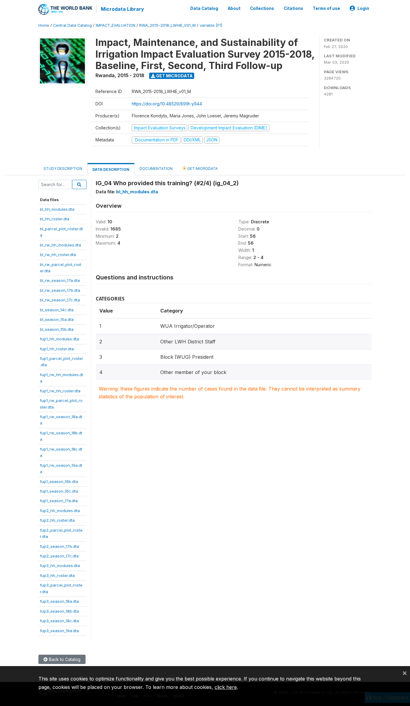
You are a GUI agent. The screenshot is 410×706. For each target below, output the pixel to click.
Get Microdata (174, 75)
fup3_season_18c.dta (59, 620)
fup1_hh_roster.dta (57, 348)
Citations (293, 8)
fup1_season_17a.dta (59, 500)
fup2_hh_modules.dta (60, 510)
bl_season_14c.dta (57, 309)
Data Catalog (204, 8)
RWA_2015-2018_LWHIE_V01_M (167, 25)
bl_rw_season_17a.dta (60, 280)
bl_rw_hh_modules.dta (60, 245)
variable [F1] (211, 25)
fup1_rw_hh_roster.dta (60, 390)
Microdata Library (122, 9)
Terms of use (326, 8)
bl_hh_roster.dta (54, 218)
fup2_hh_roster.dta (57, 520)
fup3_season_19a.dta (59, 630)
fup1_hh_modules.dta (59, 338)
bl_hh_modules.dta (57, 209)
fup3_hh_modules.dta (60, 565)
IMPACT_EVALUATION (115, 25)
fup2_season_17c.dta (59, 556)
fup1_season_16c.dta (59, 491)
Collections (262, 8)
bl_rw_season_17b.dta (60, 290)
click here (226, 687)
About (234, 8)
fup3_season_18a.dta (59, 601)
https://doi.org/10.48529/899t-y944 (167, 103)
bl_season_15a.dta (57, 319)
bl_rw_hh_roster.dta (58, 254)
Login (363, 8)
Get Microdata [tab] (202, 168)
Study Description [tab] (63, 168)
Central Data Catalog (72, 25)
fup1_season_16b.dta (59, 481)
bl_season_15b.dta (57, 329)
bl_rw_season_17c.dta (60, 299)
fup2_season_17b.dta (59, 546)
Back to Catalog (64, 659)
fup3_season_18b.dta (59, 611)
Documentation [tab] (156, 168)
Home (43, 25)
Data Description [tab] (110, 169)
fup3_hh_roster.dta (57, 575)
